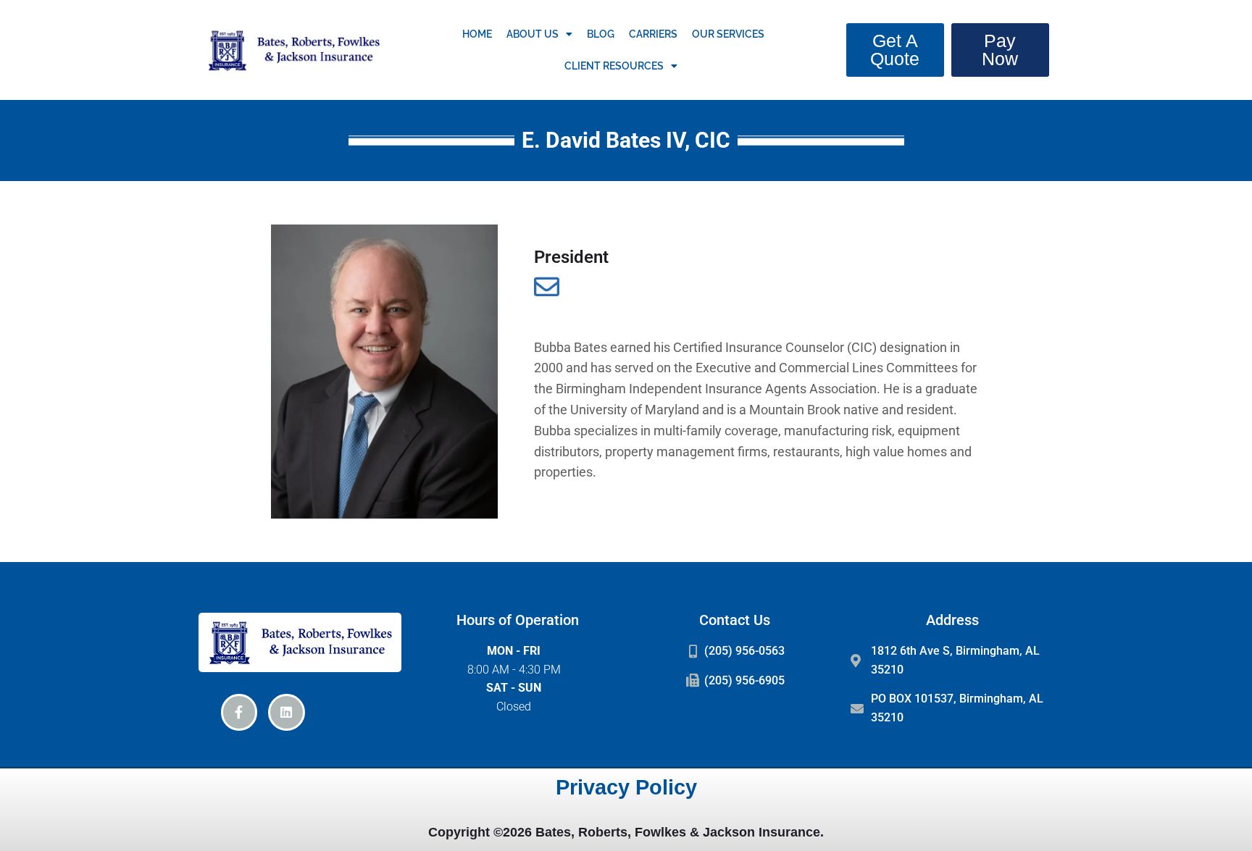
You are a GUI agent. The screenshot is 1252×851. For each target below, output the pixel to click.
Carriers (653, 34)
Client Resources (614, 66)
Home (477, 34)
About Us (532, 34)
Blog (600, 34)
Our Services (728, 34)
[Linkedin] (286, 712)
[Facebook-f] (239, 712)
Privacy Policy (626, 787)
